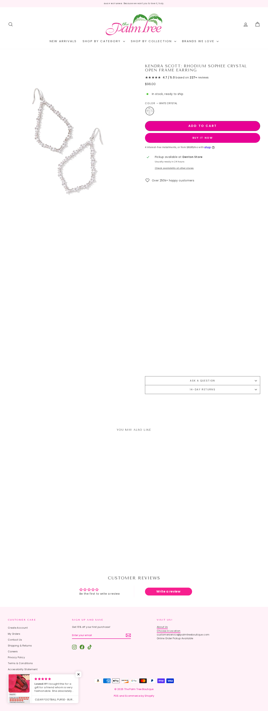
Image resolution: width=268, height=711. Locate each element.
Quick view (37, 527)
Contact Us (15, 639)
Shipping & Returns (20, 645)
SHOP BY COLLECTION (152, 41)
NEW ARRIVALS (63, 41)
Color (161, 103)
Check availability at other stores (174, 168)
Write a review (168, 591)
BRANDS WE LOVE (199, 41)
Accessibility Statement (22, 669)
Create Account (18, 627)
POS (116, 695)
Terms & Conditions (20, 663)
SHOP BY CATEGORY (102, 41)
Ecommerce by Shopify (139, 695)
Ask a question (202, 380)
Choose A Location (168, 631)
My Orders (14, 633)
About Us (162, 627)
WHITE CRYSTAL (150, 111)
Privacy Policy (16, 657)
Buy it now (202, 138)
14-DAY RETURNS (203, 389)
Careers (13, 651)
